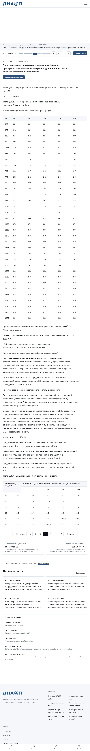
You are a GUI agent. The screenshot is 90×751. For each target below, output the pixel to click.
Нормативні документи (19, 45)
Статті (5, 739)
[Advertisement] (45, 25)
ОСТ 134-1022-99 (10, 61)
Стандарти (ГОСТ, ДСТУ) (38, 45)
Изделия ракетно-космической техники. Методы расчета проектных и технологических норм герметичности (24, 604)
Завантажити (80, 53)
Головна (5, 45)
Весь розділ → (81, 573)
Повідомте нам (43, 563)
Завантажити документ (13, 77)
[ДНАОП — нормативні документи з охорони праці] (12, 4)
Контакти (6, 735)
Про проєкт (7, 731)
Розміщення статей (10, 743)
